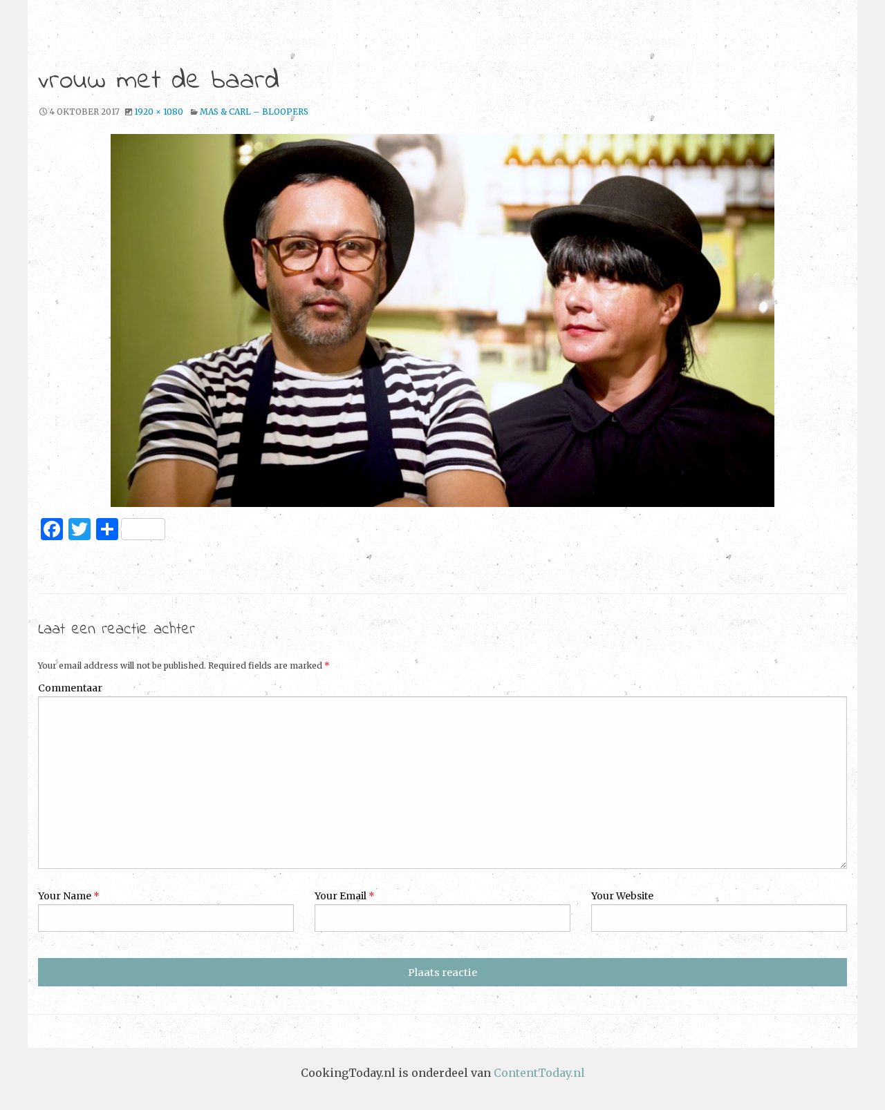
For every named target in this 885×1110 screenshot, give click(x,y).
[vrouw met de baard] (442, 320)
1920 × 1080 (158, 111)
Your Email (345, 896)
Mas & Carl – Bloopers (254, 111)
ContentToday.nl (539, 1073)
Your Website (622, 896)
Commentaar (70, 688)
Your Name (69, 896)
